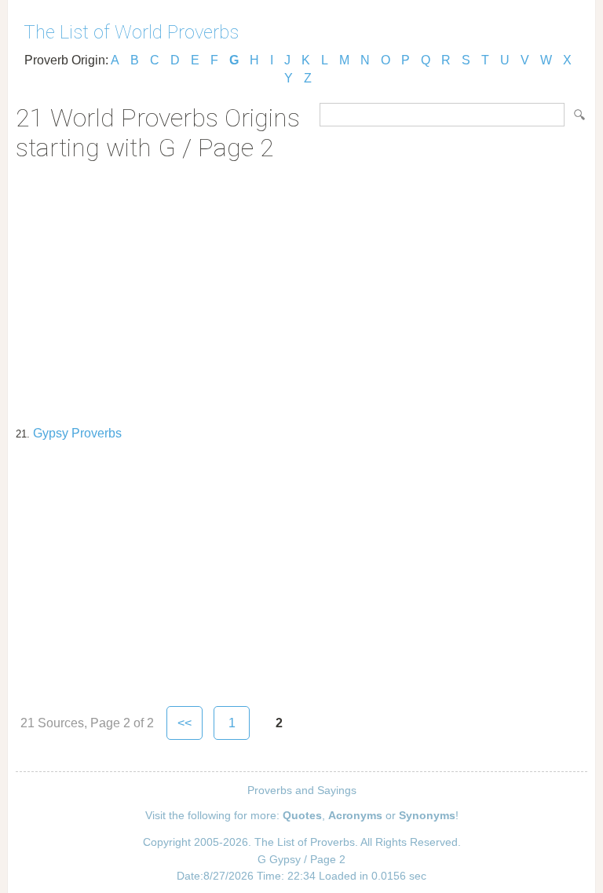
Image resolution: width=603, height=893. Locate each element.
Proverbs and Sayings (301, 790)
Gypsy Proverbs (77, 433)
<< (184, 723)
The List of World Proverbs (131, 32)
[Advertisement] (301, 288)
